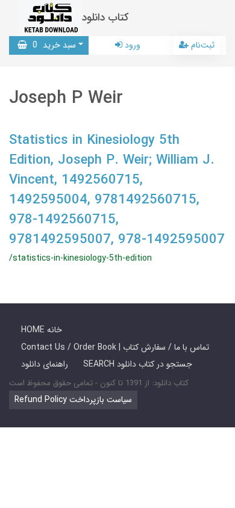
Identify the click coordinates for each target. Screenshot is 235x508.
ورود (131, 45)
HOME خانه (41, 329)
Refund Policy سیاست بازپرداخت (73, 399)
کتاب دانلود (105, 18)
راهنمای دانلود (44, 364)
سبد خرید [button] (51, 45)
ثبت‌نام (202, 45)
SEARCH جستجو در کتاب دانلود (137, 364)
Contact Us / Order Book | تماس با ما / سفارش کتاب (115, 347)
